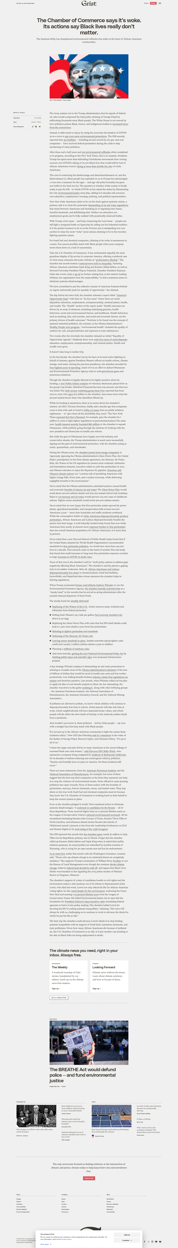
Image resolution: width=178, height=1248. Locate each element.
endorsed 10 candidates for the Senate (96, 808)
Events (109, 1201)
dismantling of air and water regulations (108, 205)
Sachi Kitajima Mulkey (143, 1113)
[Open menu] (159, 3)
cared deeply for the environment (88, 891)
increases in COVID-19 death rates (75, 557)
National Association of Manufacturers (69, 774)
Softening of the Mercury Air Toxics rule (72, 636)
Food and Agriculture (23, 1212)
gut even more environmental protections (86, 136)
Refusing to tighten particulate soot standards (75, 631)
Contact (64, 1204)
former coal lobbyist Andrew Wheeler (94, 585)
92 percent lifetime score (86, 894)
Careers (64, 1206)
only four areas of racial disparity (110, 339)
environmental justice (69, 193)
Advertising (110, 1206)
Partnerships (65, 1209)
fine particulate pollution (75, 546)
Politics (19, 1201)
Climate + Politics (36, 122)
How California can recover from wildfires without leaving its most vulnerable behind (73, 1108)
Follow (146, 3)
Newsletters (110, 1199)
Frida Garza (140, 1135)
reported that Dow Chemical (70, 417)
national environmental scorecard (103, 815)
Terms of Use (20, 1242)
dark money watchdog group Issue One (85, 390)
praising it (88, 687)
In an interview (57, 853)
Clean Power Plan (111, 489)
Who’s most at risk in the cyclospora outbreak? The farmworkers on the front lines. (148, 1130)
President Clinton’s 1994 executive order (85, 901)
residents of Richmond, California (109, 754)
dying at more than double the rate (94, 166)
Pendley (117, 861)
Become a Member (112, 1204)
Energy (19, 1199)
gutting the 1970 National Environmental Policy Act (97, 653)
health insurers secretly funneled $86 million (77, 424)
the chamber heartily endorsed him (102, 588)
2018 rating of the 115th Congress (91, 829)
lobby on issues (91, 410)
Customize (125, 1240)
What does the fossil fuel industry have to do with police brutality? (73, 1121)
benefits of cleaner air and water (80, 489)
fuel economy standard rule (108, 615)
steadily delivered (79, 601)
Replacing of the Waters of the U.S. (69, 606)
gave (71, 394)
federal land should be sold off (82, 868)
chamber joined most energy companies (99, 452)
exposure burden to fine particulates (107, 527)
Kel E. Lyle (140, 1122)
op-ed (77, 274)
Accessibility (111, 1212)
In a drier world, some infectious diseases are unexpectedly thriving (149, 1108)
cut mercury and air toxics (71, 497)
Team (63, 1201)
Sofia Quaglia (66, 1140)
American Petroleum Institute (101, 770)
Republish (110, 1209)
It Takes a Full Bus (144, 1119)
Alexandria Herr (66, 1126)
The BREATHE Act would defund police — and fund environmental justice (83, 1075)
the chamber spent (93, 834)
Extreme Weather (22, 1209)
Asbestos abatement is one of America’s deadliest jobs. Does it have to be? (74, 1134)
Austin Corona (99, 1136)
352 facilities (69, 140)
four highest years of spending (65, 367)
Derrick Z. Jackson (19, 112)
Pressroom (65, 1212)
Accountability (21, 1206)
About (63, 1199)
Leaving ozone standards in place (68, 640)
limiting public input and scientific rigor (72, 657)
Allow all (127, 1235)
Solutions (19, 1204)
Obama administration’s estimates (99, 670)
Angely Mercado (55, 1086)
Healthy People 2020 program (64, 327)
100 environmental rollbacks (96, 152)
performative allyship (106, 260)
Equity (64, 1086)
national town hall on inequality (95, 263)
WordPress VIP (32, 1240)
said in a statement (101, 735)
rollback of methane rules (76, 649)
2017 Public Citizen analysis (74, 383)
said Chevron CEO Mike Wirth (99, 751)
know (78, 505)
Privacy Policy (28, 1242)
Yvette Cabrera (66, 1113)
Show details (44, 1244)
